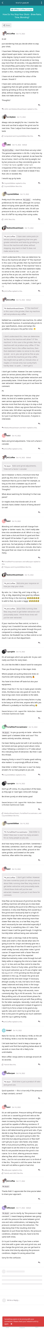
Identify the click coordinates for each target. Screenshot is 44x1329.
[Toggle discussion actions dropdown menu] (41, 3)
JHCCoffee (9, 150)
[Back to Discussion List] (2, 3)
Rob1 (9, 466)
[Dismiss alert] (11, 1324)
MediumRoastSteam (15, 308)
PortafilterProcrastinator (17, 832)
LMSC (28, 200)
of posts (21, 3)
